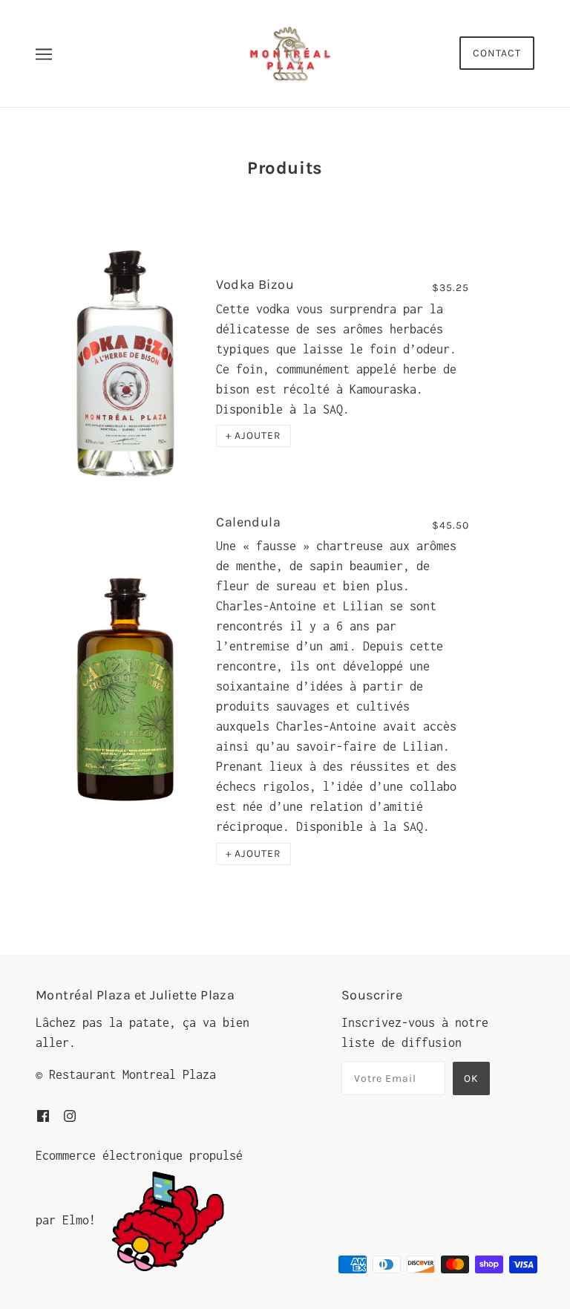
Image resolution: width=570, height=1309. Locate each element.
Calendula (248, 522)
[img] (43, 1115)
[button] (253, 436)
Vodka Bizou (255, 284)
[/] (289, 52)
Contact (497, 53)
